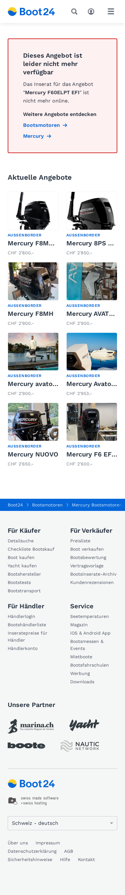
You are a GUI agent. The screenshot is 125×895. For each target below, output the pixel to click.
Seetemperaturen (89, 616)
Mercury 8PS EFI (92, 243)
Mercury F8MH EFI (36, 243)
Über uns (18, 842)
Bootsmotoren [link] (41, 125)
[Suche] (75, 11)
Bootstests (19, 582)
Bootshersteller (24, 574)
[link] (33, 224)
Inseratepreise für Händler (27, 636)
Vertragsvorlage (87, 565)
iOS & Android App (90, 633)
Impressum (48, 842)
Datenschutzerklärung (32, 851)
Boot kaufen (21, 557)
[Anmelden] (92, 11)
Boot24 (15, 504)
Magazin (79, 624)
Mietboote (81, 656)
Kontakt (86, 859)
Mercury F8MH (31, 313)
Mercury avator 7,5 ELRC (46, 384)
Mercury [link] (33, 136)
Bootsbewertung (88, 557)
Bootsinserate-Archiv (93, 574)
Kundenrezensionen (92, 582)
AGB (68, 851)
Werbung (80, 673)
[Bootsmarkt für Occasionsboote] (31, 11)
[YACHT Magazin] (84, 725)
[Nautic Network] (80, 746)
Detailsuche (21, 540)
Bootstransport (24, 590)
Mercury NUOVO (33, 454)
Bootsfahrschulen (89, 665)
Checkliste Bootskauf (31, 549)
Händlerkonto (23, 648)
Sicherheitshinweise (30, 859)
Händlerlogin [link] (21, 616)
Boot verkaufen (87, 549)
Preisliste (80, 540)
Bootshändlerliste (27, 624)
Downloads (82, 681)
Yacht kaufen (22, 565)
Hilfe (65, 859)
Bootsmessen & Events (87, 645)
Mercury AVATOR (92, 313)
